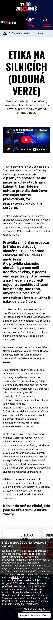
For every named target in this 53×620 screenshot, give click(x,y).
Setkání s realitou (21, 33)
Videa (40, 33)
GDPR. (15, 577)
